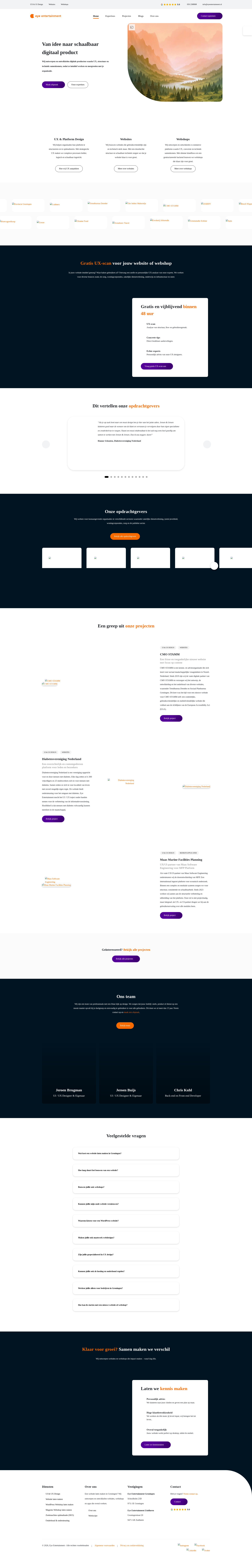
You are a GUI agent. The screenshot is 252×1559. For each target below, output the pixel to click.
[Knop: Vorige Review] (46, 444)
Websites (52, 4)
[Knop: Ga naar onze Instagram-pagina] (183, 1545)
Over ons (154, 16)
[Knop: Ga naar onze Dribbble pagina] (206, 1550)
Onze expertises (77, 84)
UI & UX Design (53, 1494)
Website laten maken (54, 1499)
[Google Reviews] (173, 4)
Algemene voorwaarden (105, 1545)
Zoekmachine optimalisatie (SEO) (60, 1515)
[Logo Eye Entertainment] (45, 16)
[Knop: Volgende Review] (207, 444)
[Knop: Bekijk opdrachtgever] (62, 571)
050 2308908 (192, 4)
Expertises (110, 16)
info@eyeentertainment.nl (212, 4)
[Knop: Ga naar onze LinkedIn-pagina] (191, 1550)
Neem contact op (190, 1494)
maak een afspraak (131, 1012)
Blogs (141, 16)
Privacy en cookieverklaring (132, 1545)
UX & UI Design (36, 4)
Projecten (126, 16)
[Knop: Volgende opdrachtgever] (214, 566)
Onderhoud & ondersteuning (57, 1520)
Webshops (64, 4)
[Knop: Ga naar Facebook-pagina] (200, 1545)
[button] (106, 476)
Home (96, 16)
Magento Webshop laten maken (59, 1510)
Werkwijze (92, 1516)
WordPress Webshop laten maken (59, 1504)
